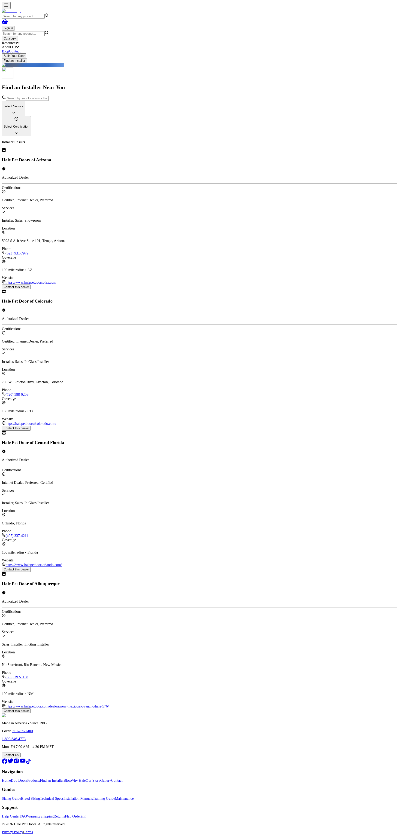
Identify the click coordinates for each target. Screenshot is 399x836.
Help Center (11, 816)
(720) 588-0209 (17, 394)
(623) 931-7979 (17, 253)
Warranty (33, 816)
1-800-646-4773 (14, 739)
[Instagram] (16, 763)
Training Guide (104, 798)
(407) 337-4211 (17, 536)
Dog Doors (19, 780)
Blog (5, 51)
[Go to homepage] (11, 11)
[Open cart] (5, 23)
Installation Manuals (78, 798)
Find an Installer (14, 60)
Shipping (47, 816)
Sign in (8, 28)
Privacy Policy (12, 832)
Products (33, 780)
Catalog (9, 38)
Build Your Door (14, 56)
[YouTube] (22, 763)
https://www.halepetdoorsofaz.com (31, 282)
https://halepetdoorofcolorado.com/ (31, 424)
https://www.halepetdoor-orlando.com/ (34, 565)
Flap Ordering (75, 816)
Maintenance (124, 798)
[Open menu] (6, 5)
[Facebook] (4, 763)
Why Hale (78, 780)
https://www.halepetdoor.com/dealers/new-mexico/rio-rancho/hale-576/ (57, 706)
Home (6, 780)
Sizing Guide (11, 798)
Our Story (93, 780)
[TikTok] (28, 763)
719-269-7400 (22, 731)
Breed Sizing (30, 798)
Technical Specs (51, 798)
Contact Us (11, 755)
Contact (14, 51)
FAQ (23, 816)
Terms (28, 832)
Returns (59, 816)
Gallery (105, 780)
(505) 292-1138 (17, 677)
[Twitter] (10, 763)
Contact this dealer (16, 287)
